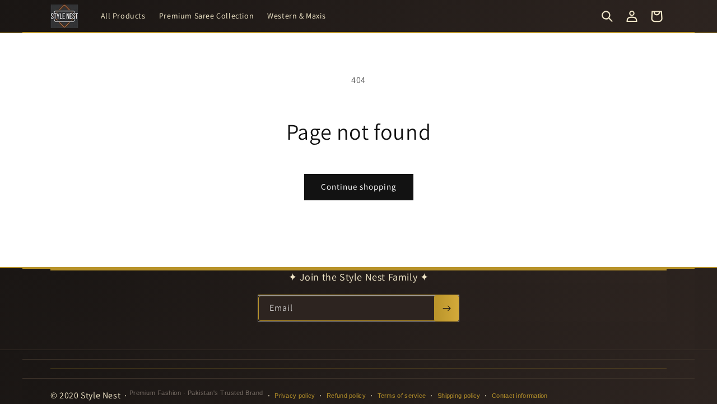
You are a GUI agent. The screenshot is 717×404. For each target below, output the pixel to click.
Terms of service (402, 395)
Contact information (520, 395)
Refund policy (346, 395)
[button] (607, 16)
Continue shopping (359, 186)
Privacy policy (294, 395)
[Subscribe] (446, 308)
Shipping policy (459, 395)
